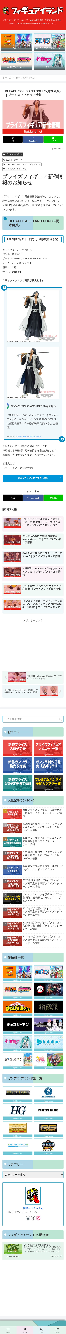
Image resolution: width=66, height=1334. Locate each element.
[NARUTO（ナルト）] (17, 990)
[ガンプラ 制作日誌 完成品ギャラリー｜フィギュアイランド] (48, 765)
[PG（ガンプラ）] (48, 1111)
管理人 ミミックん (33, 1208)
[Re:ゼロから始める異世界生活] (48, 1025)
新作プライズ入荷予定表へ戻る (33, 478)
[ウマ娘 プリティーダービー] (48, 1060)
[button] (60, 719)
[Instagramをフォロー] (38, 1218)
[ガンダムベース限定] (48, 1094)
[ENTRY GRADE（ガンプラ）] (17, 1146)
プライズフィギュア (14, 154)
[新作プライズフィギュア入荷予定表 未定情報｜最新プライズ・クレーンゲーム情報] (17, 783)
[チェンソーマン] (17, 1025)
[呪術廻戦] (48, 1008)
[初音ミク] (17, 1043)
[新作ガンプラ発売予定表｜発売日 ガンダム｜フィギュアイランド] (17, 765)
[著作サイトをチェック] (28, 1218)
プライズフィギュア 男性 (16, 169)
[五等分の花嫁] (17, 1060)
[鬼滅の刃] (48, 990)
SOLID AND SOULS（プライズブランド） (23, 164)
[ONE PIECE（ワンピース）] (48, 973)
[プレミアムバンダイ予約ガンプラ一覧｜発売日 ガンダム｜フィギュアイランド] (48, 783)
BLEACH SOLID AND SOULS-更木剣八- (28, 436)
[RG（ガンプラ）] (48, 1129)
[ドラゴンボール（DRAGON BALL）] (17, 973)
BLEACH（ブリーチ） (15, 160)
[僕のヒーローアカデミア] (17, 1008)
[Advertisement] (33, 644)
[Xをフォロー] (33, 1218)
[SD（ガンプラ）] (48, 1146)
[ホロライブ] (48, 1043)
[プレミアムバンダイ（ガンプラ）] (17, 1094)
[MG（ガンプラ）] (17, 1129)
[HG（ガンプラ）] (17, 1111)
